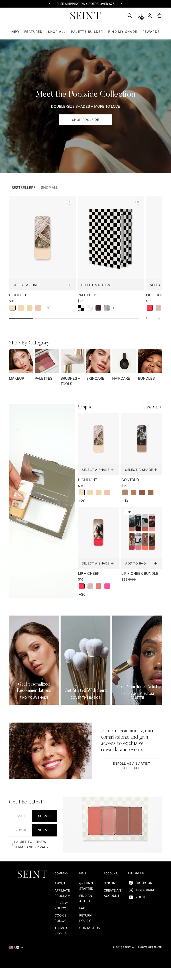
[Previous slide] (50, 4)
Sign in (110, 883)
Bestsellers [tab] (24, 187)
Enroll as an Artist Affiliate (131, 766)
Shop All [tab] (49, 187)
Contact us (89, 928)
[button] (139, 16)
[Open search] (129, 15)
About (60, 883)
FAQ (82, 908)
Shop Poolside (85, 120)
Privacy (42, 847)
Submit (44, 816)
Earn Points (69, 4)
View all (150, 407)
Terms (19, 847)
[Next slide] (121, 4)
